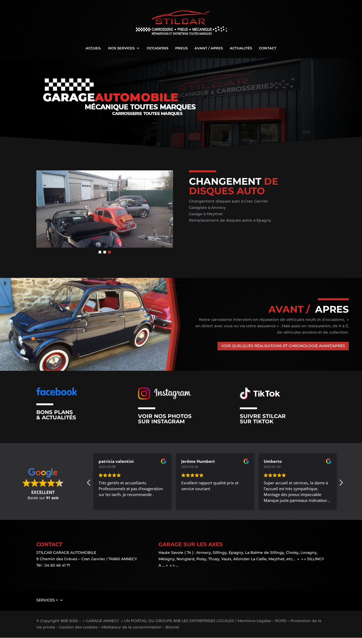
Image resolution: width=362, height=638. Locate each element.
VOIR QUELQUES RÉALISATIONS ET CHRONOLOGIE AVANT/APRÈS (283, 345)
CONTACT (267, 48)
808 (64, 620)
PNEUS (181, 48)
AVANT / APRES (209, 48)
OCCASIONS (157, 48)
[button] (100, 252)
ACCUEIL (93, 48)
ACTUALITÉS (241, 48)
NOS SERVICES (121, 48)
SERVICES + (47, 600)
